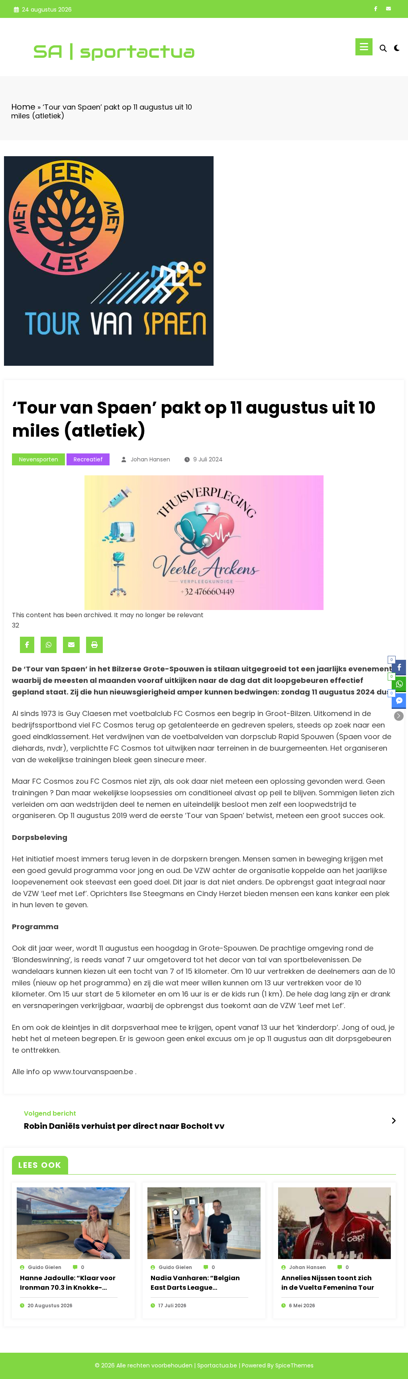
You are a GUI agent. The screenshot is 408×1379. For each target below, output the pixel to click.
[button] (399, 716)
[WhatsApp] (49, 645)
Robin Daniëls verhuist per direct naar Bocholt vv (124, 1126)
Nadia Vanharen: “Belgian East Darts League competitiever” (195, 1283)
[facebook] (27, 645)
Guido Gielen (44, 1267)
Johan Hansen (150, 459)
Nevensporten (38, 459)
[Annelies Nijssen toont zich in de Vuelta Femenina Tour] (334, 1222)
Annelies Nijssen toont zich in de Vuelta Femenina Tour (327, 1282)
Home (23, 106)
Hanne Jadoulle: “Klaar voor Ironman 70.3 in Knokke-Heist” (68, 1283)
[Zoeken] (383, 48)
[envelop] (71, 645)
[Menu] (364, 46)
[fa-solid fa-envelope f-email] (388, 9)
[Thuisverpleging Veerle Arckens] (204, 542)
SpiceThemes (294, 1365)
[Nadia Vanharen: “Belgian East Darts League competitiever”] (204, 1222)
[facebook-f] (376, 9)
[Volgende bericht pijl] (393, 1120)
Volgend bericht (50, 1113)
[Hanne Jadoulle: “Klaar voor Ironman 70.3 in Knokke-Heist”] (73, 1222)
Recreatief (88, 459)
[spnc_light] (397, 47)
